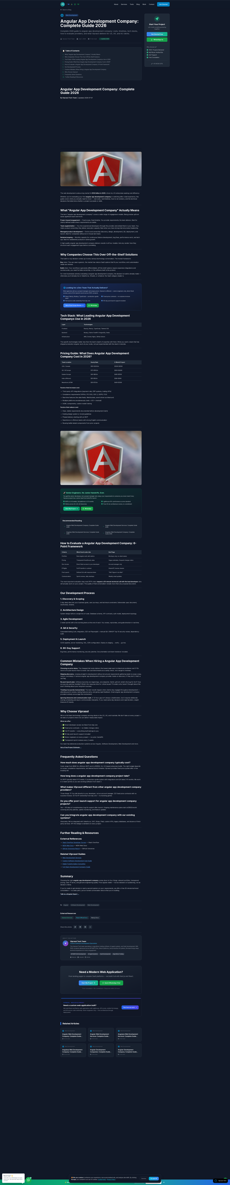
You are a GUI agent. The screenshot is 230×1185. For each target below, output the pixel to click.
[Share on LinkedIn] (80, 927)
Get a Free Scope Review (73, 305)
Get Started (163, 4)
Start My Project (70, 508)
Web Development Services (72, 858)
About (116, 4)
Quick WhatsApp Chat (112, 983)
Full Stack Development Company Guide (76, 867)
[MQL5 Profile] (72, 4)
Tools (132, 4)
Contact (151, 4)
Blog (138, 4)
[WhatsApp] (75, 4)
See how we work (129, 1007)
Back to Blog (67, 10)
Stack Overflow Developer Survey (74, 842)
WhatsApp (94, 305)
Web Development (71, 15)
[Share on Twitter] (75, 927)
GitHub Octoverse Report (71, 848)
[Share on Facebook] (85, 927)
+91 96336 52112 (158, 63)
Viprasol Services (67, 917)
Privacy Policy (111, 1179)
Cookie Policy (102, 1179)
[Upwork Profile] (78, 4)
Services (124, 4)
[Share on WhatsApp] (90, 927)
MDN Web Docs (68, 845)
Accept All (154, 1178)
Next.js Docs (95, 917)
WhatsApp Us (158, 39)
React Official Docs (81, 917)
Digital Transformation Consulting (74, 864)
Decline (143, 1178)
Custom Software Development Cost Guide (77, 861)
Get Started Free (157, 34)
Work (144, 4)
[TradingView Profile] (68, 4)
